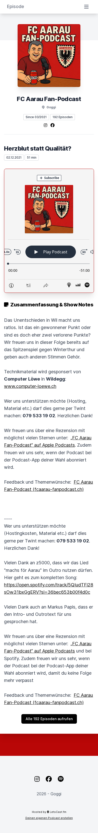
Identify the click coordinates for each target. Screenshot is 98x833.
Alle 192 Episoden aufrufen (49, 719)
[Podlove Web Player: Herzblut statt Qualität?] (49, 231)
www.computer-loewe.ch (30, 386)
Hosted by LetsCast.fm (49, 812)
